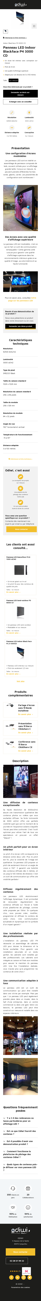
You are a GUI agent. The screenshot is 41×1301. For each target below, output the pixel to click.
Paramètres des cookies (20, 1287)
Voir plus (20, 681)
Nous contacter (21, 529)
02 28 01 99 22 (17, 1261)
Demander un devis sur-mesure (20, 93)
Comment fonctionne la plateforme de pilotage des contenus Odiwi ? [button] (17, 1154)
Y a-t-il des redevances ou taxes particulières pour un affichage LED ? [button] (18, 1121)
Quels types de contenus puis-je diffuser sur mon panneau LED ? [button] (20, 1167)
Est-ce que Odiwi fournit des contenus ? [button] (19, 1132)
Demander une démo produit (20, 326)
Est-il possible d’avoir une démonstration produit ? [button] (18, 1142)
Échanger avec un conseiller (20, 102)
